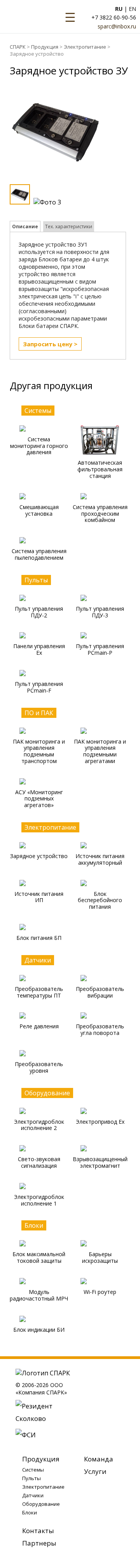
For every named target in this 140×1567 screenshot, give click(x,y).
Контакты (38, 1530)
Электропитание (85, 46)
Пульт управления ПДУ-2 (39, 612)
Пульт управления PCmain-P (100, 649)
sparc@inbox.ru (117, 26)
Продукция (44, 46)
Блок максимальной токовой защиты (38, 1257)
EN (132, 8)
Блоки (29, 1512)
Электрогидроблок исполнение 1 (39, 1200)
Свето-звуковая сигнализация (39, 1162)
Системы (33, 1469)
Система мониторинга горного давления (39, 445)
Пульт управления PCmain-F (39, 687)
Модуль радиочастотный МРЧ (39, 1295)
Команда (98, 1458)
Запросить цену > (50, 344)
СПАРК (18, 46)
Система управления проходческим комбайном (100, 513)
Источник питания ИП (38, 897)
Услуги (95, 1471)
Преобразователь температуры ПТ (39, 992)
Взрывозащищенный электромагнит (100, 1162)
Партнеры (39, 1543)
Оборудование (41, 1503)
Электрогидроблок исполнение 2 (39, 1125)
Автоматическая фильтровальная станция (99, 469)
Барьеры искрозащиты (100, 1257)
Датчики (33, 1495)
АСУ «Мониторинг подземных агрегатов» (39, 798)
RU (118, 8)
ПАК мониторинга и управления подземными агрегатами (100, 751)
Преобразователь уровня (39, 1067)
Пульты (31, 1478)
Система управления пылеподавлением (39, 554)
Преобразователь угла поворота (100, 1029)
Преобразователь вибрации (100, 992)
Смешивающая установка (39, 510)
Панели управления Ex (39, 649)
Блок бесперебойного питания (100, 900)
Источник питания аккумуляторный (99, 859)
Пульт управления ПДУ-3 (100, 612)
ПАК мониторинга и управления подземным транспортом (39, 751)
